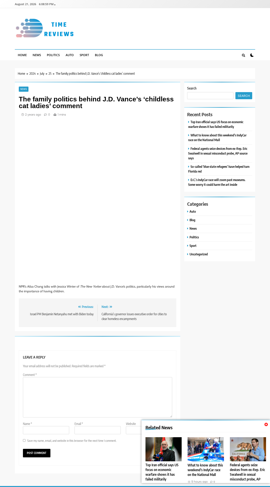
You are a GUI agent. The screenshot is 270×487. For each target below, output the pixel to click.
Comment (30, 375)
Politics (53, 55)
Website (131, 424)
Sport (84, 55)
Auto (70, 55)
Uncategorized (199, 254)
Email (79, 424)
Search (191, 88)
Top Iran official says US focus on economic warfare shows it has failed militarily (161, 472)
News (37, 55)
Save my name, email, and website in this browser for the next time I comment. (71, 440)
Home (22, 55)
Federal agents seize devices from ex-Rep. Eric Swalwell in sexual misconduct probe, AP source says (247, 474)
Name (27, 424)
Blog (99, 55)
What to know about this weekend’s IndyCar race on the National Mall (205, 470)
